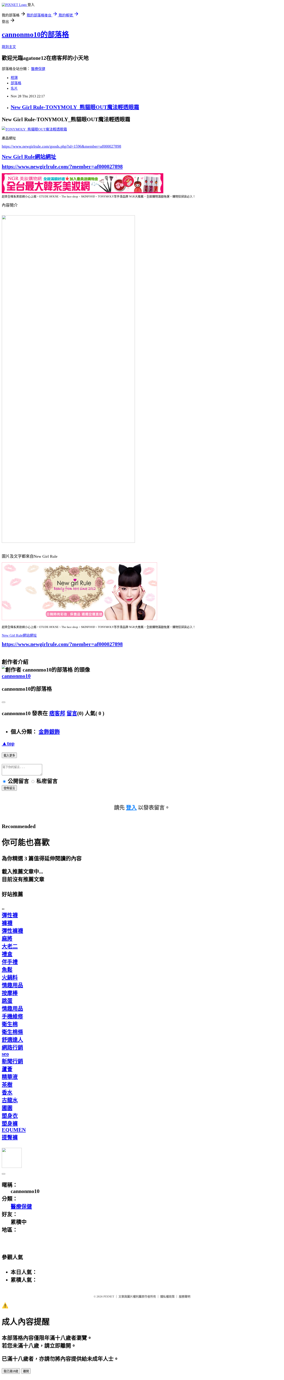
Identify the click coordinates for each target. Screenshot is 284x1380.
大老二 (10, 946)
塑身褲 (10, 1124)
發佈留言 (9, 788)
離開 (26, 1371)
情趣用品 (12, 985)
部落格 (16, 83)
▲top (8, 743)
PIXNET (108, 1296)
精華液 (10, 1077)
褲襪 (7, 923)
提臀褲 (10, 1137)
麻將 (7, 938)
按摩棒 (10, 993)
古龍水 (10, 1100)
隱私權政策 (167, 1296)
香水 (7, 1092)
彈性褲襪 (12, 931)
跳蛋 (7, 1001)
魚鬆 (7, 970)
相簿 (14, 78)
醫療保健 (38, 69)
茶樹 (7, 1085)
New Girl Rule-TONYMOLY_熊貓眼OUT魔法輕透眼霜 (75, 107)
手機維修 (12, 1016)
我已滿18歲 (11, 1371)
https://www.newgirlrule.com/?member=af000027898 (62, 166)
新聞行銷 (12, 1061)
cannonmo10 (16, 676)
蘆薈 (7, 1069)
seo (5, 1054)
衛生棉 (10, 1024)
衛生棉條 (12, 1032)
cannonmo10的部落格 (35, 34)
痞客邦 (57, 713)
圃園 (7, 1108)
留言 (72, 713)
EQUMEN (14, 1130)
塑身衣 (10, 1116)
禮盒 (7, 954)
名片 (14, 88)
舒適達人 (12, 1040)
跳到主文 (9, 47)
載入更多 (9, 755)
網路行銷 (12, 1047)
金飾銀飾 (49, 732)
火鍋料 (10, 977)
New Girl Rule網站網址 (29, 157)
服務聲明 (184, 1296)
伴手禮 (10, 962)
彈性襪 (10, 915)
